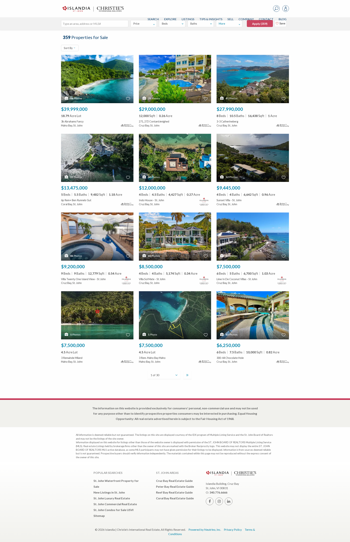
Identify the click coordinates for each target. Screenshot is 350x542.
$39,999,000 (74, 109)
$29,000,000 (152, 109)
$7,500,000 (228, 266)
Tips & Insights (210, 19)
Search (153, 19)
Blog (282, 19)
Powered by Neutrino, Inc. (204, 529)
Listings (188, 19)
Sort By (68, 48)
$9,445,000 (228, 187)
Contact (266, 19)
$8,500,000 (151, 266)
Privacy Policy (233, 529)
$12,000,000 (152, 187)
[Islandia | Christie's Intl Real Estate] (92, 5)
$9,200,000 (73, 266)
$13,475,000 (74, 187)
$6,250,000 (228, 345)
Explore (170, 19)
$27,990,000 (230, 109)
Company (246, 19)
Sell (231, 19)
